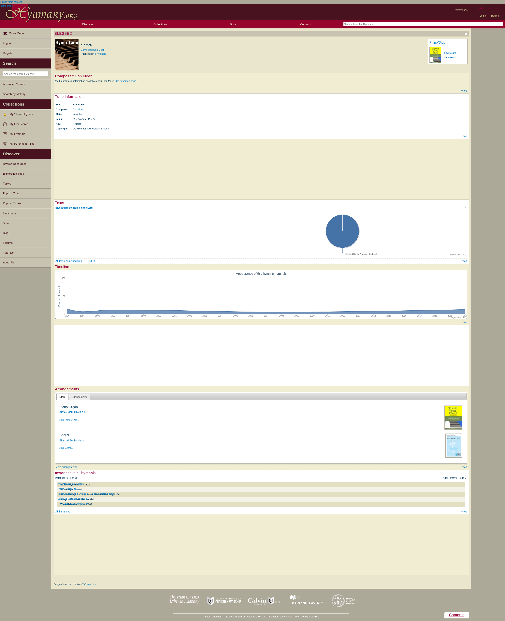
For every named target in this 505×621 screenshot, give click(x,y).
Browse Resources (14, 163)
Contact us (90, 584)
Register (495, 15)
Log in (483, 15)
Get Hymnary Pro (310, 616)
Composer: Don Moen (93, 50)
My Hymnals (17, 133)
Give (296, 616)
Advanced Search (14, 84)
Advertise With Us (256, 616)
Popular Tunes (12, 203)
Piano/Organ (438, 42)
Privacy (228, 616)
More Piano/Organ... (69, 420)
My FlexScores (19, 124)
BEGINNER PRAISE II (72, 412)
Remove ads (461, 10)
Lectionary (9, 213)
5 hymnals (100, 53)
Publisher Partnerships (280, 616)
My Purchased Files (22, 143)
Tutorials (8, 252)
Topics (7, 183)
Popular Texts (11, 193)
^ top (464, 90)
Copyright (217, 616)
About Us (8, 262)
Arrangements (80, 396)
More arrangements (66, 467)
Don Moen (78, 109)
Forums (8, 242)
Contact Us (239, 616)
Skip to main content (11, 2)
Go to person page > (127, 81)
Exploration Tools (13, 173)
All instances (62, 511)
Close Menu (16, 33)
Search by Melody (14, 94)
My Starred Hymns (21, 114)
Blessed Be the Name (71, 440)
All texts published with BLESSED (75, 260)
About (207, 616)
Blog (5, 232)
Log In (7, 43)
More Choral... (66, 448)
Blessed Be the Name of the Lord (74, 207)
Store (232, 24)
